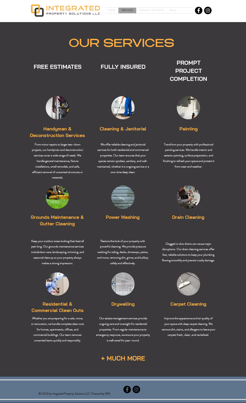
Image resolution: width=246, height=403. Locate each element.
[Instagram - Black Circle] (208, 10)
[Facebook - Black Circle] (198, 10)
